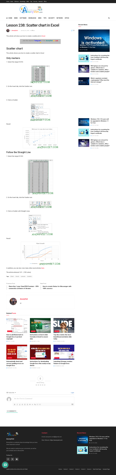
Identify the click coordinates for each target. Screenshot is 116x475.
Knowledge (22, 1)
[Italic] (17, 404)
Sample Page (106, 469)
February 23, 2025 (11, 368)
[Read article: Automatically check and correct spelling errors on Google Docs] (16, 352)
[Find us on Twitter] (12, 459)
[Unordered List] (27, 404)
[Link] (35, 404)
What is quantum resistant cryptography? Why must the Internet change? (100, 80)
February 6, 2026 (35, 341)
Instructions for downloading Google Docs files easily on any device (40, 363)
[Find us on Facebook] (8, 459)
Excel (17, 276)
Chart (12, 276)
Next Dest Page (97, 469)
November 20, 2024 (59, 366)
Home (7, 1)
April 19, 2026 (10, 341)
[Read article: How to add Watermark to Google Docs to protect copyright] (16, 325)
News (11, 1)
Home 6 (89, 469)
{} (37, 404)
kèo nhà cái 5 (21, 469)
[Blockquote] (30, 404)
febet (26, 469)
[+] (40, 404)
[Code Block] (32, 404)
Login (72, 392)
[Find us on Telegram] (16, 459)
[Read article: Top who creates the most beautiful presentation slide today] (63, 325)
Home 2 (66, 469)
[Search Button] (109, 18)
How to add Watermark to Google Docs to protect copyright (14, 337)
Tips (31, 1)
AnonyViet (15, 30)
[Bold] (14, 404)
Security (35, 1)
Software (16, 1)
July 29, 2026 (94, 74)
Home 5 (83, 469)
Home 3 (71, 469)
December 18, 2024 (35, 368)
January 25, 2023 (25, 30)
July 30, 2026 (84, 49)
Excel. (43, 36)
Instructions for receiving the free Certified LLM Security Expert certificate (100, 57)
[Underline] (19, 404)
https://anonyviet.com (56, 440)
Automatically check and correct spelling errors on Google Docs (15, 363)
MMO (27, 1)
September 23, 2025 (59, 341)
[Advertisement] (94, 102)
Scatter (29, 276)
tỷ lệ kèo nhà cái (14, 469)
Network (41, 1)
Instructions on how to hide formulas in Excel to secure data (39, 337)
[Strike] (22, 404)
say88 (7, 469)
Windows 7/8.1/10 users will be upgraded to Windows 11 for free (100, 121)
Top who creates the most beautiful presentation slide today (62, 337)
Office (45, 1)
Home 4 (77, 469)
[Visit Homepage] (31, 9)
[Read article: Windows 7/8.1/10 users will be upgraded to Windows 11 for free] (94, 40)
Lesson (23, 276)
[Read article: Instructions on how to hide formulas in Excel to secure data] (40, 325)
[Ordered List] (25, 404)
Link (56, 41)
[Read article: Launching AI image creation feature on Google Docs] (63, 352)
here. (42, 268)
